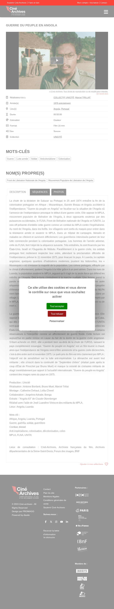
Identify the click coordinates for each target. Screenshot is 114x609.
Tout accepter (57, 306)
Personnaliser (57, 321)
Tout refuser (57, 313)
